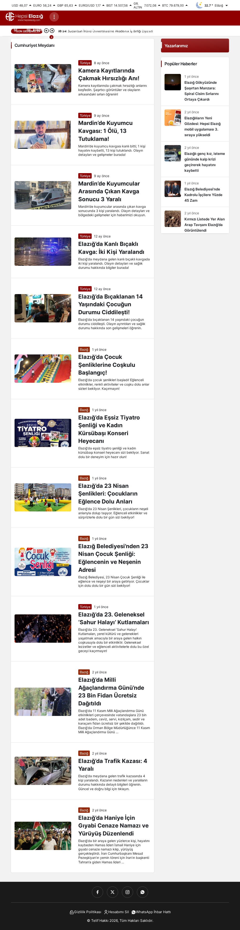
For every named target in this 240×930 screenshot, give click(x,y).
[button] (24, 40)
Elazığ (84, 349)
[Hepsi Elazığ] (25, 16)
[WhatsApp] (142, 892)
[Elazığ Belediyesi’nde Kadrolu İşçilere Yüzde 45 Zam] (195, 192)
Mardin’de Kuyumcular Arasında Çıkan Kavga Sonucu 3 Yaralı (109, 191)
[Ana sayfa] (15, 29)
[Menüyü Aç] (54, 17)
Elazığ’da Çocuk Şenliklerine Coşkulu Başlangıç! (106, 365)
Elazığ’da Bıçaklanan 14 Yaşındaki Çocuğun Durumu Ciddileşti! (110, 304)
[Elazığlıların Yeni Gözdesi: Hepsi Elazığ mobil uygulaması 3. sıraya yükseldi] (195, 123)
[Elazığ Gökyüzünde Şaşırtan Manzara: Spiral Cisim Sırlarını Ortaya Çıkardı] (195, 88)
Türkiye (85, 63)
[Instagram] (127, 892)
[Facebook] (97, 892)
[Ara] (13, 40)
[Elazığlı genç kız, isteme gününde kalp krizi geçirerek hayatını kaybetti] (195, 159)
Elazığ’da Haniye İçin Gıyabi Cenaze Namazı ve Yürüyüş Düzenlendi (113, 825)
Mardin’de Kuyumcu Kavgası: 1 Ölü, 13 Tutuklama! (105, 131)
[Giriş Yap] (36, 40)
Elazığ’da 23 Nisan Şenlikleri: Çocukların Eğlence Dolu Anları (108, 493)
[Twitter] (112, 892)
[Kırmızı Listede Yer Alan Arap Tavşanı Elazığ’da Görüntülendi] (195, 220)
